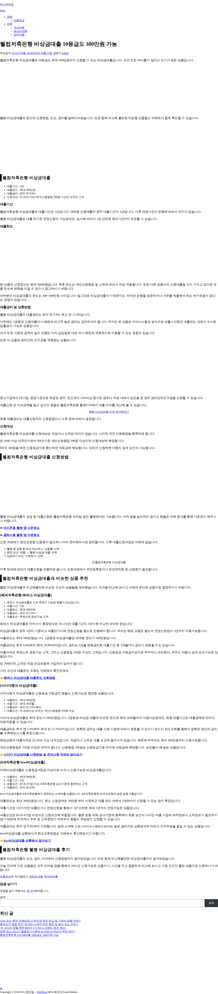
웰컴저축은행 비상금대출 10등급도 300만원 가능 (29, 935)
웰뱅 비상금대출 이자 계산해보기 (109, 411)
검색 (2, 897)
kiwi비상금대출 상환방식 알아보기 (27, 840)
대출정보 (19, 20)
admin (65, 53)
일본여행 (19, 34)
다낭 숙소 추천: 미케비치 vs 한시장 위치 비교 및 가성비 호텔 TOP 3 (40, 920)
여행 (9, 24)
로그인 (31, 890)
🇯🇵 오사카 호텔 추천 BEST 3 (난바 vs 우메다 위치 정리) (33, 927)
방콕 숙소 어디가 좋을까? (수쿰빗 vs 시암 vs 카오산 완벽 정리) (37, 931)
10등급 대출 (36, 876)
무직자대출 (51, 876)
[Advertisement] (102, 89)
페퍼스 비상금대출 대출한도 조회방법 (29, 678)
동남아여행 (20, 31)
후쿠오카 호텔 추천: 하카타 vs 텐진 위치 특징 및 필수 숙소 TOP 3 (39, 924)
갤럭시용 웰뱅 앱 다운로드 (21, 535)
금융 (9, 16)
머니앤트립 (7, 4)
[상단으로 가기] (1, 988)
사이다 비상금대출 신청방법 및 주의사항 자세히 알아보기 (43, 754)
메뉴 (2, 10)
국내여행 (19, 27)
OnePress (42, 992)
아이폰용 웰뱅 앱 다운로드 (21, 528)
